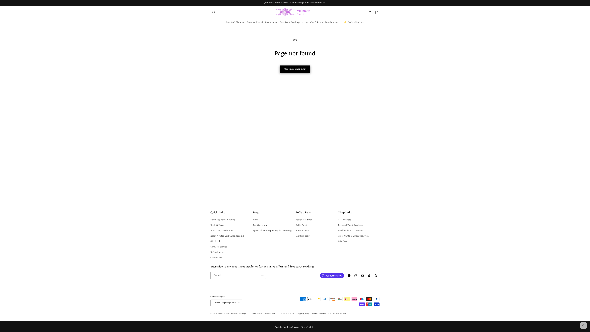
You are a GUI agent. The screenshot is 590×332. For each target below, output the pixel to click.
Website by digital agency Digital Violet (295, 327)
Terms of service (286, 313)
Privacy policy (271, 313)
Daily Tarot (301, 225)
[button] (213, 12)
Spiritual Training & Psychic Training (272, 231)
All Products (344, 220)
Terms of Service (218, 247)
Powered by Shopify (239, 313)
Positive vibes (260, 225)
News (255, 220)
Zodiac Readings (304, 220)
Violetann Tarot (224, 313)
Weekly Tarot (302, 231)
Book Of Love (217, 225)
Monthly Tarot (303, 236)
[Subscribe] (262, 275)
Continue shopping (295, 69)
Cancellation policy (340, 313)
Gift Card (215, 241)
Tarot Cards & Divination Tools (354, 236)
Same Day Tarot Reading (222, 220)
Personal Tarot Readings (350, 225)
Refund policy (217, 252)
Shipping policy (303, 313)
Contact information (320, 313)
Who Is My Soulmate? (221, 231)
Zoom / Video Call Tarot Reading (227, 236)
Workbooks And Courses (350, 231)
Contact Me (216, 258)
